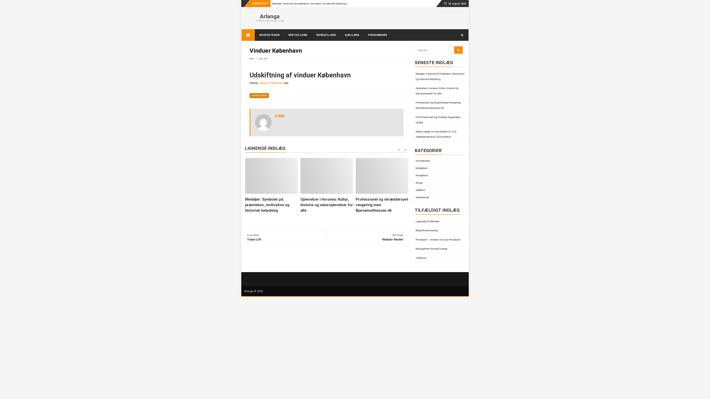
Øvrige (419, 182)
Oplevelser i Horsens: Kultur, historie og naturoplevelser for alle (326, 205)
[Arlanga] (248, 35)
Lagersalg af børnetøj (427, 221)
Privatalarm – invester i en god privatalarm (438, 239)
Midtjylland (297, 35)
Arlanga (270, 16)
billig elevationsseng (427, 230)
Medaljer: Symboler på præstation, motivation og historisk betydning (309, 3)
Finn (252, 58)
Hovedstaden (269, 35)
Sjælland (352, 35)
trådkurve (421, 258)
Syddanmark (377, 35)
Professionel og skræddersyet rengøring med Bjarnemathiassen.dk (438, 105)
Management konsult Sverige (431, 248)
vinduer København (271, 83)
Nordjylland (326, 35)
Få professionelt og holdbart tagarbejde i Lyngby (438, 120)
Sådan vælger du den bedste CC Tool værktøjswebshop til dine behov (436, 134)
